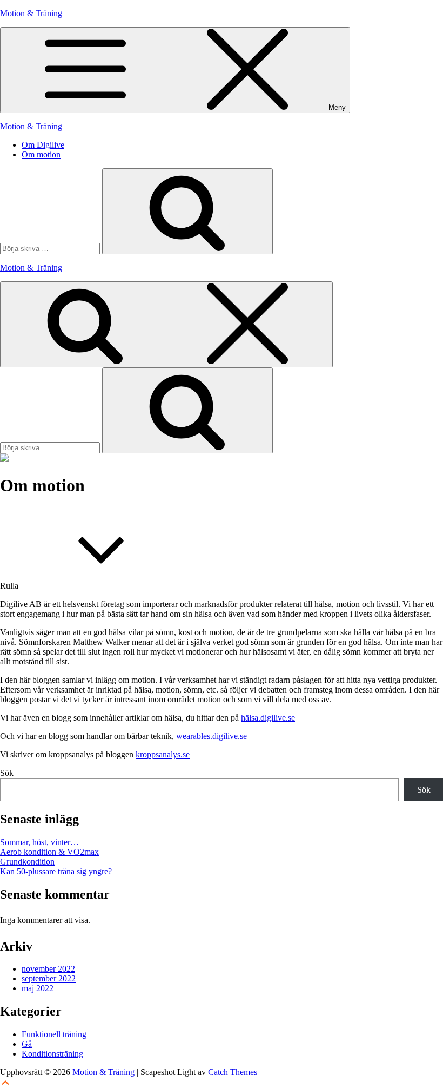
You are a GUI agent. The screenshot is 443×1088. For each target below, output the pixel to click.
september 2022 (49, 978)
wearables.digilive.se (211, 736)
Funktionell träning (54, 1034)
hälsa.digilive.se (268, 717)
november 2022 (48, 968)
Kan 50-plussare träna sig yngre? (56, 871)
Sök (7, 772)
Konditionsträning (52, 1053)
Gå (27, 1044)
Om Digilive (43, 144)
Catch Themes (232, 1072)
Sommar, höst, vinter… (39, 842)
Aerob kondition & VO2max (49, 851)
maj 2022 (37, 988)
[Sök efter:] (51, 248)
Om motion (41, 154)
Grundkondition (27, 861)
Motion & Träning (31, 13)
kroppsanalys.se (163, 754)
